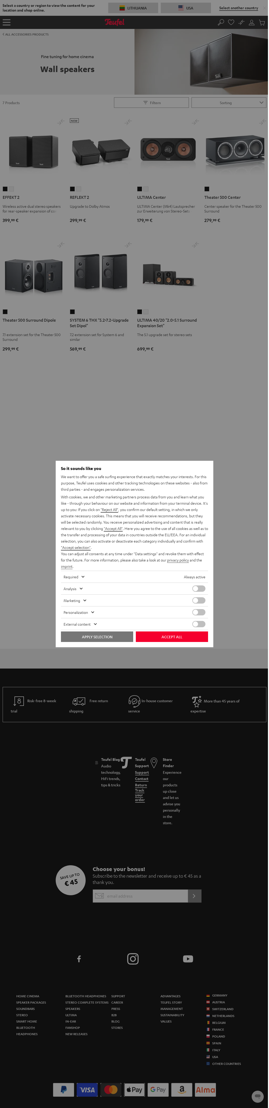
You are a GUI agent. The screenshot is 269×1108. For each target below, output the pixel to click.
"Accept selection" (76, 547)
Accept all (172, 636)
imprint (67, 566)
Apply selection (97, 636)
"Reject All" (109, 509)
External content (77, 624)
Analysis (70, 588)
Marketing (72, 600)
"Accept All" (113, 528)
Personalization (76, 612)
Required (71, 576)
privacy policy (178, 560)
